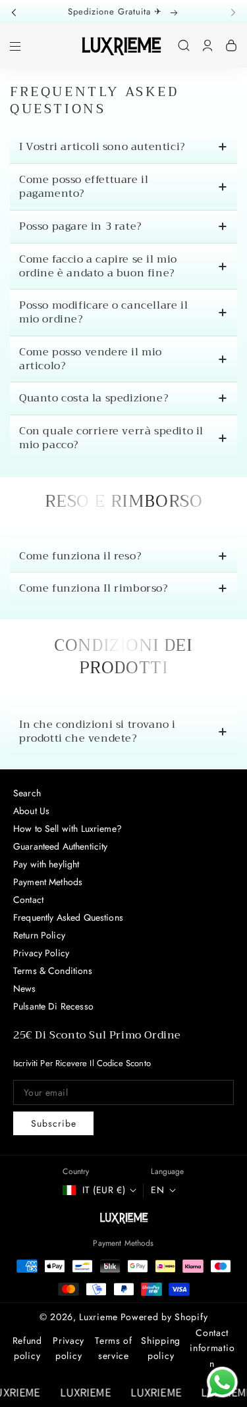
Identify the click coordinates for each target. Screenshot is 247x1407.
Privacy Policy (41, 952)
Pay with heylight (46, 864)
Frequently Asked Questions (68, 917)
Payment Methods (47, 881)
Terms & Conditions (52, 970)
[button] (18, 11)
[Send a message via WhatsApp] (222, 1382)
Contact (28, 899)
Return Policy (39, 935)
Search (27, 793)
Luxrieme (98, 1316)
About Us (31, 810)
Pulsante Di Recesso (53, 1006)
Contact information (212, 1348)
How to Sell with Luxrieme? (67, 828)
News (24, 988)
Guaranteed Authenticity (60, 846)
